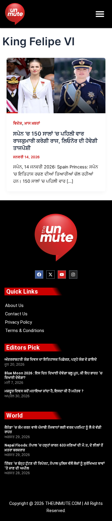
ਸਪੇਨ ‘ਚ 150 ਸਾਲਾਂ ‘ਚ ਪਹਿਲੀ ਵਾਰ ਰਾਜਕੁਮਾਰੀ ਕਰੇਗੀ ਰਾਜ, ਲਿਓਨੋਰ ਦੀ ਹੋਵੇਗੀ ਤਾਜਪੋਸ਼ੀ (55, 140)
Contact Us (16, 314)
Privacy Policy (18, 322)
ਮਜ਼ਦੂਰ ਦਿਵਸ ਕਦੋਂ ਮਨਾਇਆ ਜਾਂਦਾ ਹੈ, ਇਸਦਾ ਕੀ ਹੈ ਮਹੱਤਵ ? (43, 391)
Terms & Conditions (24, 330)
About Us (14, 305)
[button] (100, 14)
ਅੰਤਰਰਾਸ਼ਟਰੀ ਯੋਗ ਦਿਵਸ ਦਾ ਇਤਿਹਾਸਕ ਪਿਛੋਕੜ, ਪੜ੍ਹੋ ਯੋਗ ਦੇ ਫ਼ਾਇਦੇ (50, 359)
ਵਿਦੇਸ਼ (17, 123)
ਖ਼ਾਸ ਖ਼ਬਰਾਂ (32, 123)
